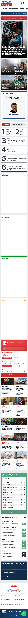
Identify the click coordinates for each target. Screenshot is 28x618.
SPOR (4, 300)
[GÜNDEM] (25, 217)
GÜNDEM (4, 8)
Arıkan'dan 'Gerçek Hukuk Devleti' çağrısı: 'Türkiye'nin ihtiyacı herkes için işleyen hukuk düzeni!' (20, 411)
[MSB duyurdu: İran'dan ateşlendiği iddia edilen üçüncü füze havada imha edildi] (7, 437)
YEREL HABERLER (13, 8)
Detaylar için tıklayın (14, 512)
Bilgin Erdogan (14, 114)
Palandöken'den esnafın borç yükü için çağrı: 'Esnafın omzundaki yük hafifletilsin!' (7, 391)
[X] (11, 590)
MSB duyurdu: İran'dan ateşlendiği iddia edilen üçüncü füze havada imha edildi (7, 446)
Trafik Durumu (19, 595)
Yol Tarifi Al (16, 357)
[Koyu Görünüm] (21, 3)
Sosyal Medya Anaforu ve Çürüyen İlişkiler (14, 97)
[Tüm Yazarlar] (25, 93)
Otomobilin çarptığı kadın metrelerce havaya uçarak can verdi (9, 133)
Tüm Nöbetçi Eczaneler (14, 374)
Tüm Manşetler (20, 599)
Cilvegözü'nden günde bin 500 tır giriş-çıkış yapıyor (16, 159)
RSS (5, 611)
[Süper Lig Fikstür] (25, 517)
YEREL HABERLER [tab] (17, 124)
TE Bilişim (18, 615)
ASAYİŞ (7, 129)
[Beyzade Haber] (6, 3)
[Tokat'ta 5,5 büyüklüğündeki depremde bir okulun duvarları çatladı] (20, 437)
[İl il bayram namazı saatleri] (20, 421)
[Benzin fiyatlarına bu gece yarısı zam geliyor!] (7, 421)
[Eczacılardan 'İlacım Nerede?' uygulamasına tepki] (7, 455)
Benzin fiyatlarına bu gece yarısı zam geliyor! (7, 429)
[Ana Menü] (25, 3)
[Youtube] (16, 590)
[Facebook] (8, 590)
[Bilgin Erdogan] (14, 107)
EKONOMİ (9, 156)
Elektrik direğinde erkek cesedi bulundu (23, 133)
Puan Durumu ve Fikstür (6, 600)
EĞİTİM (5, 175)
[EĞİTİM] (25, 175)
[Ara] (23, 3)
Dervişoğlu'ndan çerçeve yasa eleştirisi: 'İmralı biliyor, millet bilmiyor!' (6, 410)
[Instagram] (14, 590)
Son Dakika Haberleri (8, 604)
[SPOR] (25, 300)
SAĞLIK (22, 8)
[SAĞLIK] (25, 259)
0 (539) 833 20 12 (7, 357)
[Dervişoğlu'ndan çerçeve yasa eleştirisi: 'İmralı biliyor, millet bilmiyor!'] (7, 401)
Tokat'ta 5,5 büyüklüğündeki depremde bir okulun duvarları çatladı (20, 446)
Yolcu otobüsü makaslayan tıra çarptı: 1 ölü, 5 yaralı (15, 150)
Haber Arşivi (19, 604)
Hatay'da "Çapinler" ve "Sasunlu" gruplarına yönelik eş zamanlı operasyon (16, 142)
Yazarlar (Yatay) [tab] (7, 93)
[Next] (19, 590)
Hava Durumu (6, 595)
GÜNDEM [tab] (6, 124)
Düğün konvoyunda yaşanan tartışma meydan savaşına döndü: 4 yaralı (16, 168)
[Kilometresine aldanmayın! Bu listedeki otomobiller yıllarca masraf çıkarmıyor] (20, 381)
